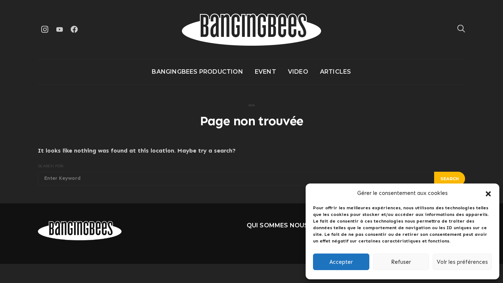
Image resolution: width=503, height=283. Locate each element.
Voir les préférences (462, 262)
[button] (488, 193)
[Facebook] (74, 29)
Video (298, 71)
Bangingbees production (197, 71)
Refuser (401, 262)
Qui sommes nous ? (280, 225)
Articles (335, 71)
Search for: (51, 166)
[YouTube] (59, 29)
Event (265, 71)
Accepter (341, 262)
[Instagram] (44, 29)
